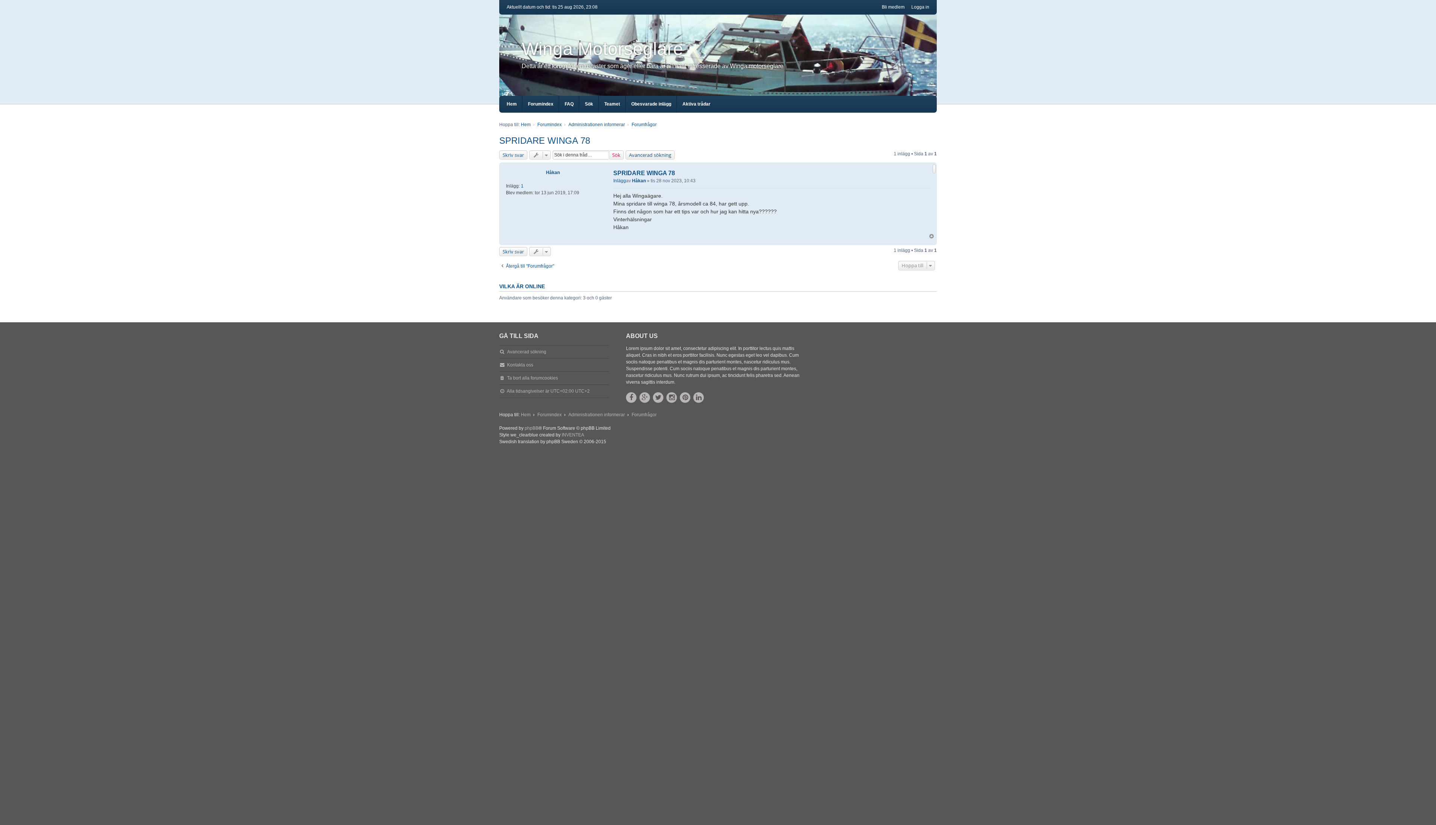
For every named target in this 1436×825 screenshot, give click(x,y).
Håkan (553, 172)
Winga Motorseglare (602, 49)
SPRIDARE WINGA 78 (544, 141)
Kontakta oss (520, 365)
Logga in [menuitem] (920, 7)
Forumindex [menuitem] (540, 104)
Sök (616, 155)
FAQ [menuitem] (569, 104)
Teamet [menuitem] (612, 104)
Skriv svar (513, 155)
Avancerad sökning (650, 155)
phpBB (531, 428)
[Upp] (931, 236)
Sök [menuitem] (589, 104)
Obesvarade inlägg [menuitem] (651, 104)
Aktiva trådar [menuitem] (696, 104)
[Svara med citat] (934, 168)
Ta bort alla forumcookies (532, 378)
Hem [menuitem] (512, 104)
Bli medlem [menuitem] (893, 7)
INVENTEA (573, 435)
